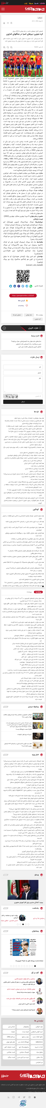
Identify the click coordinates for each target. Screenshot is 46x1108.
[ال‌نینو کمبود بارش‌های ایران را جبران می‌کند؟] (39, 1011)
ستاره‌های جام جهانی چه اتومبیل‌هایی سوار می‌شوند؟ (26, 341)
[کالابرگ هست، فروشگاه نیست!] (37, 726)
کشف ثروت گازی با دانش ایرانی (27, 1004)
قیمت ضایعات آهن (9, 1047)
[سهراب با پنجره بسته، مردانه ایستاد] (39, 991)
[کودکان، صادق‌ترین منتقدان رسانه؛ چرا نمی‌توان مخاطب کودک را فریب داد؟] (37, 716)
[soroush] (10, 286)
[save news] (11, 23)
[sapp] (36, 1097)
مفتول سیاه (40, 1052)
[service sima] (31, 4)
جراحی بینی (11, 1027)
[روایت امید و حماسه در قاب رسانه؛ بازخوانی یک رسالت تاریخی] (37, 917)
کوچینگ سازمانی (24, 1052)
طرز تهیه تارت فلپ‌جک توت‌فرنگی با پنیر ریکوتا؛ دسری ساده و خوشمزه (22, 586)
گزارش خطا (21, 301)
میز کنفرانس (39, 1062)
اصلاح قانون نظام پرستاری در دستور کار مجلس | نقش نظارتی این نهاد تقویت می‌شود (19, 983)
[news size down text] (11, 47)
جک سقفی (39, 1057)
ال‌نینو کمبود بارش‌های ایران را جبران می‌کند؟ (23, 1010)
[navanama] (42, 4)
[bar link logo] (4, 3)
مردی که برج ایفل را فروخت (24, 734)
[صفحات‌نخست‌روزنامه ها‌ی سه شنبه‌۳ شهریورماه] (23, 947)
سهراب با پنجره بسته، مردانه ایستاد (26, 992)
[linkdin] (14, 286)
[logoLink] (34, 9)
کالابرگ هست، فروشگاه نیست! (24, 729)
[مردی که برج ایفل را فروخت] (37, 736)
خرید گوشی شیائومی (37, 1032)
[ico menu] (3, 9)
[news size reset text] (8, 47)
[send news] (8, 23)
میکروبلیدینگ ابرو (24, 1047)
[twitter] (23, 286)
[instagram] (14, 1097)
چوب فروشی (39, 1027)
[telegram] (27, 286)
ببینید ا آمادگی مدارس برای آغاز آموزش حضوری (28, 902)
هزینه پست (25, 1032)
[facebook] (18, 286)
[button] (28, 924)
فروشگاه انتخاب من (23, 1042)
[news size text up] (4, 47)
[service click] (26, 4)
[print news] (4, 23)
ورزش (40, 18)
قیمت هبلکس (11, 1052)
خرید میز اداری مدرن (23, 1057)
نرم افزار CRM (11, 1037)
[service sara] (36, 4)
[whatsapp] (31, 286)
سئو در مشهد (25, 1037)
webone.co (39, 1042)
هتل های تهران (10, 1042)
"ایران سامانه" (32, 1092)
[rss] (10, 1097)
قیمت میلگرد (11, 1057)
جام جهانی (29, 315)
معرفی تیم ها (17, 315)
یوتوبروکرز (26, 1027)
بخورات (13, 1032)
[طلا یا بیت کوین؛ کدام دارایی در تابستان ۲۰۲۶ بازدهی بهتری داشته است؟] (37, 745)
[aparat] (30, 1097)
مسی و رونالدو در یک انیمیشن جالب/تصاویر (28, 344)
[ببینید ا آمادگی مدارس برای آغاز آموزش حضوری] (23, 890)
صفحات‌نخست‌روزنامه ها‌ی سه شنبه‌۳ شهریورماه (29, 961)
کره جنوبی (38, 319)
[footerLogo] (30, 1076)
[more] (5, 707)
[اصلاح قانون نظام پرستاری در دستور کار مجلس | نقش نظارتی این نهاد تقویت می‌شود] (39, 981)
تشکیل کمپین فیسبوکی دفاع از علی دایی (29, 347)
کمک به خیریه (39, 1047)
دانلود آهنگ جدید (38, 1037)
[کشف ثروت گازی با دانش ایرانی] (39, 1001)
